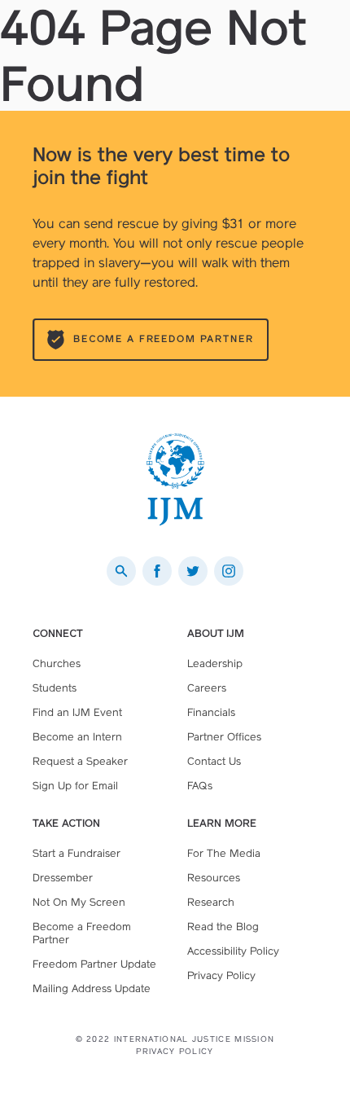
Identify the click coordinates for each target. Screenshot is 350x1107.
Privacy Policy (221, 975)
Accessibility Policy (233, 951)
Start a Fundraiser (76, 853)
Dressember (63, 878)
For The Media (223, 853)
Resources (213, 878)
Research (210, 902)
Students (55, 688)
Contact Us (214, 761)
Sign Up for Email (75, 786)
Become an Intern (77, 737)
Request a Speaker (80, 761)
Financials (211, 712)
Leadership (215, 663)
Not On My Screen (79, 902)
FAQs (199, 786)
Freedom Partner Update (94, 964)
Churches (57, 663)
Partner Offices (224, 737)
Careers (206, 688)
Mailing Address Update (92, 988)
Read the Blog (223, 926)
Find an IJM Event (77, 712)
